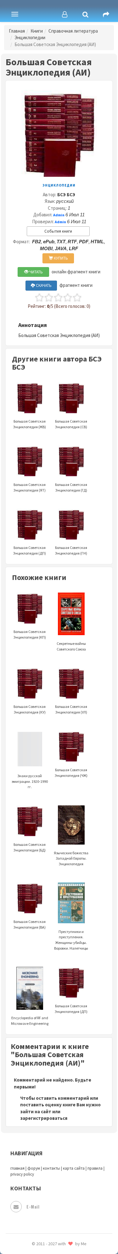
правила (95, 1168)
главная (17, 1168)
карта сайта (74, 1168)
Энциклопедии (29, 37)
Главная (17, 31)
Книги (37, 31)
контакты (51, 1168)
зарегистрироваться (43, 1118)
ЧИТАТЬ (35, 272)
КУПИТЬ (60, 258)
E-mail (32, 1206)
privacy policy (22, 1174)
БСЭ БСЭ (66, 195)
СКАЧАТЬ (43, 285)
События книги (58, 231)
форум (33, 1168)
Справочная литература (73, 31)
